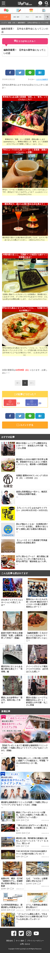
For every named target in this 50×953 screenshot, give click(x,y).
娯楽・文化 (38, 17)
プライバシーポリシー (35, 941)
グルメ (27, 17)
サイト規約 (20, 941)
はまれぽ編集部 (42, 79)
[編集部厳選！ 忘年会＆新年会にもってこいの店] (40, 72)
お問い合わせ (25, 944)
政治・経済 (16, 17)
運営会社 (9, 941)
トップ (5, 17)
